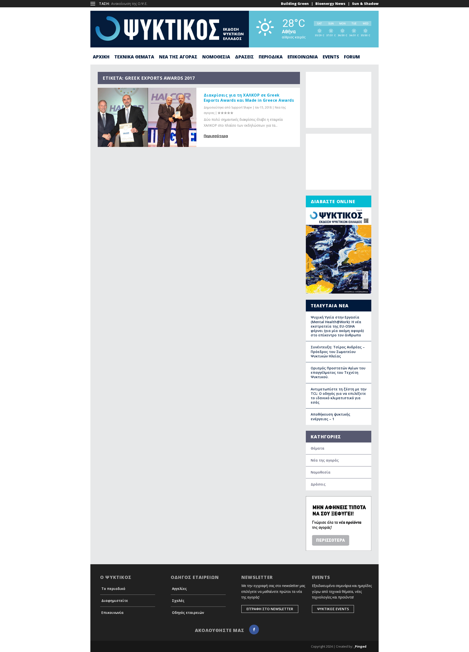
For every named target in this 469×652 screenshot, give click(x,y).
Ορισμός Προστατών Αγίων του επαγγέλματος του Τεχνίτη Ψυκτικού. (338, 372)
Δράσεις (318, 484)
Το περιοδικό (113, 588)
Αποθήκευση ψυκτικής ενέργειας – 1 (330, 416)
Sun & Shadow (365, 3)
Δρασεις (244, 57)
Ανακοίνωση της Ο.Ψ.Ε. (129, 3)
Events (331, 57)
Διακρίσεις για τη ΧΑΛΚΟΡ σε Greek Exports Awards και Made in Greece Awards (249, 97)
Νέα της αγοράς (325, 460)
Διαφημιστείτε (114, 600)
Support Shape (241, 107)
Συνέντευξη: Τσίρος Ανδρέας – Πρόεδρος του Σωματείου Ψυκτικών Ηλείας (338, 351)
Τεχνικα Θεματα (134, 57)
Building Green (295, 3)
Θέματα (317, 448)
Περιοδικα (271, 57)
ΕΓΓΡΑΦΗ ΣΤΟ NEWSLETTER (269, 609)
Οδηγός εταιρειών (188, 612)
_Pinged (360, 646)
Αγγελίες (179, 588)
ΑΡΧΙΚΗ (101, 57)
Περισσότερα (216, 135)
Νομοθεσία (320, 472)
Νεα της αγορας (178, 57)
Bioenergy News (330, 3)
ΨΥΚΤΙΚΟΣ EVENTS (333, 609)
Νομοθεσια (216, 57)
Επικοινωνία (112, 612)
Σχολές (178, 600)
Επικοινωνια (303, 57)
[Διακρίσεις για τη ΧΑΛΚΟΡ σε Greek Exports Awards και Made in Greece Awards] (147, 117)
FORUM (352, 57)
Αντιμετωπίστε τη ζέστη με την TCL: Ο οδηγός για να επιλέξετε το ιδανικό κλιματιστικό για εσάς (338, 396)
